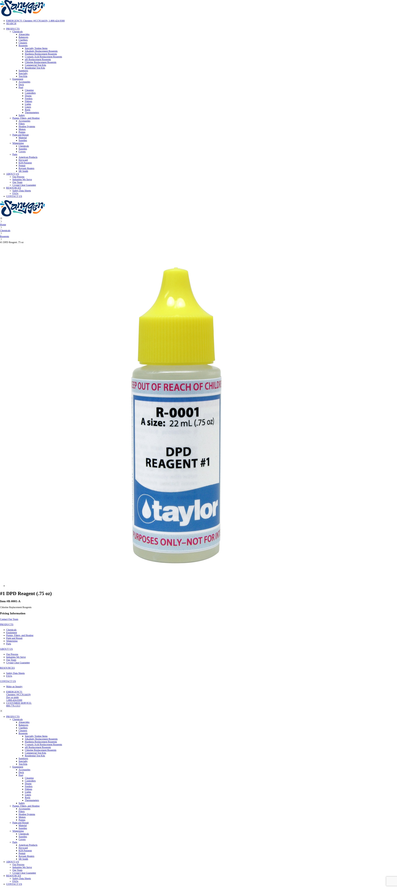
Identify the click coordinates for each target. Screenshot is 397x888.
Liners (28, 107)
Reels (27, 109)
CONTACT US (14, 196)
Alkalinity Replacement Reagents (41, 51)
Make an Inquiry (14, 686)
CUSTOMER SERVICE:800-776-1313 (19, 704)
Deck (21, 84)
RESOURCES (13, 188)
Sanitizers (23, 70)
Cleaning (29, 90)
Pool (21, 87)
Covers (22, 151)
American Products (28, 157)
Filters (22, 123)
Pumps (22, 132)
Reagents (23, 45)
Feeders (28, 98)
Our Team (17, 182)
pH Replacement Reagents (38, 59)
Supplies (23, 140)
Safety (22, 115)
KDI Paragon (25, 162)
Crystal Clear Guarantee (24, 185)
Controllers (30, 93)
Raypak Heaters (26, 168)
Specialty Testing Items (36, 48)
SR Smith (23, 171)
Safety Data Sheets (21, 190)
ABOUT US (12, 174)
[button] (198, 218)
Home (3, 224)
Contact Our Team (9, 619)
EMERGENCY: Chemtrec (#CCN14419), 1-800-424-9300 (35, 20)
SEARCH (11, 23)
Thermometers (32, 112)
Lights (28, 104)
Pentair (22, 165)
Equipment (17, 79)
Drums (28, 95)
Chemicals (17, 31)
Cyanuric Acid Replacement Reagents (43, 56)
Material (23, 137)
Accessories (24, 81)
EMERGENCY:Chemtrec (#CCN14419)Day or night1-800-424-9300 (18, 695)
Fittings (28, 101)
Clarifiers (23, 40)
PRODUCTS (13, 28)
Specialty (23, 73)
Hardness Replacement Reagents (41, 54)
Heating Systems (27, 126)
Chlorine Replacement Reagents (40, 62)
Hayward (23, 160)
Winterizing (18, 143)
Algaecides (24, 34)
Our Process (18, 176)
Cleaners (23, 42)
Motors (22, 129)
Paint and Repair (20, 135)
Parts (14, 154)
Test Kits (23, 76)
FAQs (15, 193)
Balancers (23, 37)
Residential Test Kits (35, 68)
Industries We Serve (22, 179)
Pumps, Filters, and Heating (26, 118)
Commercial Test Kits (35, 65)
